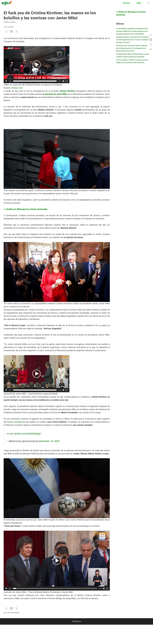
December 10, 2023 (49, 441)
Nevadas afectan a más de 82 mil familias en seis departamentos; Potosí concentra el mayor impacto (132, 39)
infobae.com (17, 88)
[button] (36, 64)
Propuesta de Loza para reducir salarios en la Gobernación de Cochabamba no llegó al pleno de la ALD (131, 48)
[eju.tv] (7, 3)
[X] (16, 31)
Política (7, 22)
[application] (36, 64)
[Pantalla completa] (67, 81)
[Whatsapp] (6, 31)
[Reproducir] (6, 81)
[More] (151, 49)
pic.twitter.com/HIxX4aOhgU (25, 433)
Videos (13, 22)
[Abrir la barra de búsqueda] (148, 3)
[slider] (35, 81)
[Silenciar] (63, 81)
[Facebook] (11, 31)
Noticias (126, 3)
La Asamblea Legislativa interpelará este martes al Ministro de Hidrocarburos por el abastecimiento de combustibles (132, 31)
